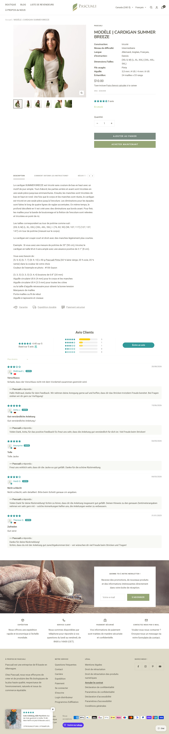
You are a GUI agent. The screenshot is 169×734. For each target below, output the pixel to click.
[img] (14, 367)
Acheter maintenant (125, 144)
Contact (59, 669)
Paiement (59, 683)
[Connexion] (157, 7)
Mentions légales (93, 664)
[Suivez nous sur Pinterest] (152, 666)
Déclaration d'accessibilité (98, 696)
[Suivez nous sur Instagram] (145, 666)
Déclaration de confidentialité (99, 687)
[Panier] (162, 7)
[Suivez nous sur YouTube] (160, 666)
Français (139, 7)
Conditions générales (95, 706)
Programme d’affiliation (66, 702)
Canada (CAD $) (123, 7)
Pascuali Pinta (53, 260)
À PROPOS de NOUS (15, 10)
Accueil (8, 20)
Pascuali (98, 26)
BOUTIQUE (10, 4)
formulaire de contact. (149, 637)
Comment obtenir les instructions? (51, 176)
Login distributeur (64, 697)
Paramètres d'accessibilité (98, 701)
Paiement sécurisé (75, 307)
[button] (101, 101)
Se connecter (61, 688)
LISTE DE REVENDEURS (42, 4)
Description (19, 176)
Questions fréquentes (65, 664)
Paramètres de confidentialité (99, 692)
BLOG (23, 4)
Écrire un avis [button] (138, 345)
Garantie (23, 307)
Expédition (60, 678)
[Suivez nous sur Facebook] (138, 666)
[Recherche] (151, 7)
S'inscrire (59, 692)
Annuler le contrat (94, 682)
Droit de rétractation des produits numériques (101, 676)
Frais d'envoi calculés (116, 85)
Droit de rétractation (95, 669)
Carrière (59, 674)
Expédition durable (47, 307)
